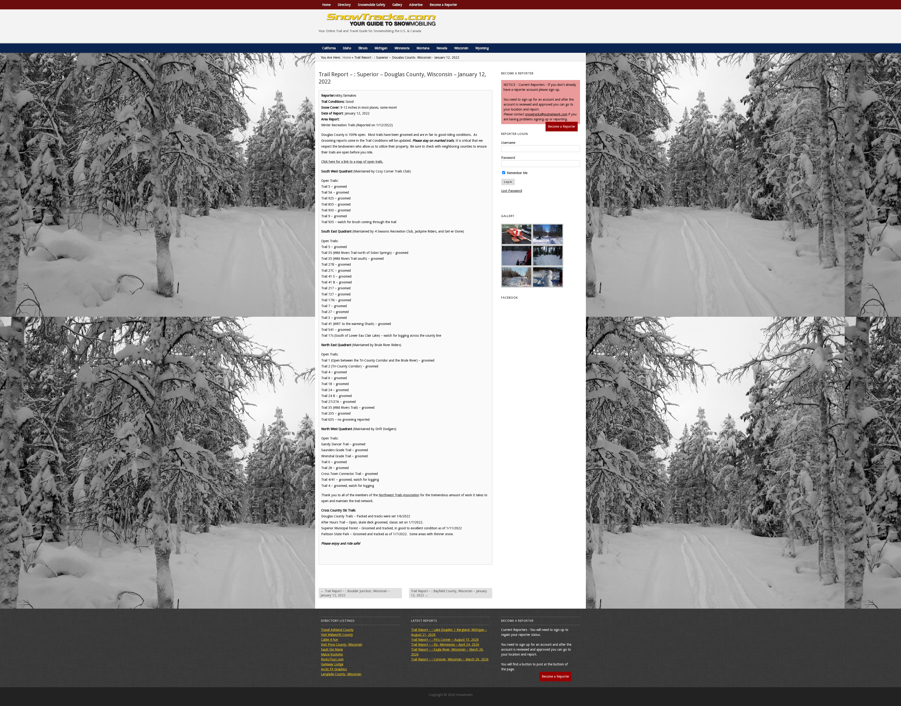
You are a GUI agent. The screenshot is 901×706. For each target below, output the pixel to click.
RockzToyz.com (332, 659)
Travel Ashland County (337, 630)
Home (326, 5)
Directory (344, 5)
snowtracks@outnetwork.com (546, 114)
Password (508, 158)
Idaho (347, 48)
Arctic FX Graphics (334, 669)
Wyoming (482, 48)
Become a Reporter (443, 5)
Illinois (362, 48)
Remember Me (516, 173)
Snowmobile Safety (371, 5)
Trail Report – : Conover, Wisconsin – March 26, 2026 (450, 659)
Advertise (416, 5)
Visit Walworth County (337, 635)
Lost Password (511, 191)
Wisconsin (461, 48)
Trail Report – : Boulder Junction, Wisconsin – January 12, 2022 (355, 593)
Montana (422, 48)
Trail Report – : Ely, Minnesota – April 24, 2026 (445, 644)
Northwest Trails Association (399, 495)
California (329, 48)
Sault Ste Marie (332, 649)
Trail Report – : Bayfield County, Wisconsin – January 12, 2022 (449, 593)
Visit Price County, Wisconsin (341, 644)
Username (508, 143)
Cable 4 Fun (329, 639)
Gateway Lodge (332, 664)
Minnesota (401, 48)
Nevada (441, 48)
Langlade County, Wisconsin (341, 674)
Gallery (397, 5)
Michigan (380, 48)
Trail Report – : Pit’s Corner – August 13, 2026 (445, 639)
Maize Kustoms (332, 654)
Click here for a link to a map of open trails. (352, 162)
